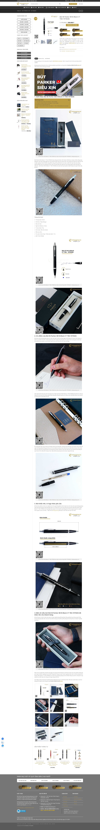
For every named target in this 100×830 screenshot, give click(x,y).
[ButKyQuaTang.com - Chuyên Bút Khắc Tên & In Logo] (23, 4)
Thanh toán (65, 806)
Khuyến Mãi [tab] (47, 58)
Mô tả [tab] (36, 58)
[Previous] (36, 26)
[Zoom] (36, 37)
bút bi (74, 51)
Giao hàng (65, 801)
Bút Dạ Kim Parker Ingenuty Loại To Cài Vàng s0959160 (40, 763)
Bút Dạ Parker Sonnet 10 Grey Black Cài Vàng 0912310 (65, 763)
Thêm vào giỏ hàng (72, 25)
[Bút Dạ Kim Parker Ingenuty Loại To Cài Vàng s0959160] (40, 754)
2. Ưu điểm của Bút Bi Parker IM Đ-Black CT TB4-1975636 (47, 103)
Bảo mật (65, 803)
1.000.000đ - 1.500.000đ (65, 51)
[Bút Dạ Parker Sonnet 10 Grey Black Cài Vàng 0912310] (65, 754)
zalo (78, 65)
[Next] (56, 26)
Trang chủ (19, 10)
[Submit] (60, 4)
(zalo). (61, 681)
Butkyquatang (55, 510)
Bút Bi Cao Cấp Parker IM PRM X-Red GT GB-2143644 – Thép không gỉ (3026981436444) (52, 764)
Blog (70, 7)
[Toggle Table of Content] (68, 100)
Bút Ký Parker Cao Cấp (26, 10)
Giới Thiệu (34, 7)
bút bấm (71, 51)
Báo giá (75, 801)
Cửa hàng (76, 796)
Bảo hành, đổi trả (66, 799)
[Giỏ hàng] (82, 1)
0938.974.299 (72, 43)
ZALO (61, 43)
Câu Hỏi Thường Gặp (61, 7)
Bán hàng (65, 796)
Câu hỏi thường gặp (78, 799)
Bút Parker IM (33, 10)
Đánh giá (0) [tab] (41, 58)
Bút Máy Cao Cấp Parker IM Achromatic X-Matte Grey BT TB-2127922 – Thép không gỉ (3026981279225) (77, 764)
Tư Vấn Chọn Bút (51, 7)
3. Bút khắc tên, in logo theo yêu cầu (43, 104)
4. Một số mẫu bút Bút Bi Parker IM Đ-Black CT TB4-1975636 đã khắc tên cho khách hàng (52, 106)
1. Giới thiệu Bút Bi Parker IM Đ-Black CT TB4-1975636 (46, 101)
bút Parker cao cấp (57, 61)
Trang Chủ (27, 7)
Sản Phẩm (41, 7)
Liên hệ (74, 7)
